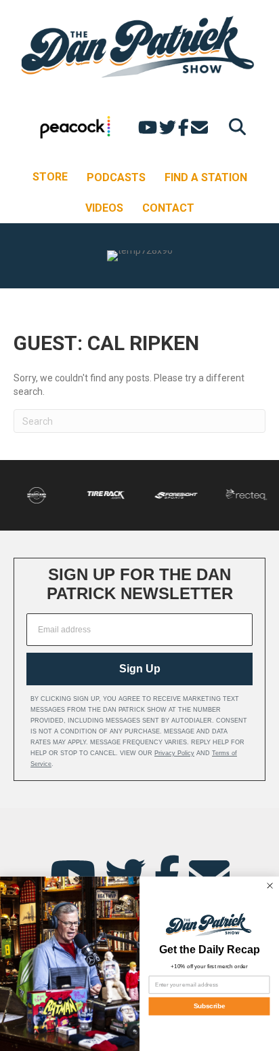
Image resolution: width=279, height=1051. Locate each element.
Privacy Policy (174, 753)
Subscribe (209, 1006)
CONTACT (168, 208)
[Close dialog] (269, 885)
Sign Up (139, 668)
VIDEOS (104, 208)
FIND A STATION (206, 177)
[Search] (233, 126)
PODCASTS (116, 177)
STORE (50, 176)
